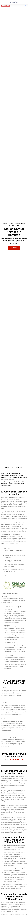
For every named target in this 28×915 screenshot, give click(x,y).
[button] (25, 5)
